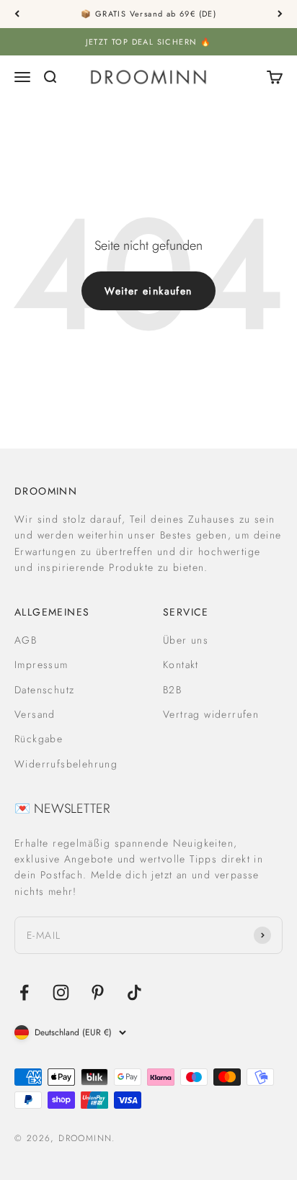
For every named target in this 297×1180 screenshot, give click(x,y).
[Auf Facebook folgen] (24, 992)
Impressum (41, 664)
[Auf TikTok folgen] (134, 992)
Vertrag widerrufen (211, 714)
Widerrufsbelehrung (66, 764)
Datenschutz (44, 690)
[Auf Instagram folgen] (61, 992)
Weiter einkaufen (148, 291)
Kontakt (181, 664)
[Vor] (280, 14)
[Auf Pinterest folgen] (97, 992)
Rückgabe (38, 738)
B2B (172, 690)
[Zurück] (16, 14)
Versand (35, 714)
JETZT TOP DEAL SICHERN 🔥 (149, 42)
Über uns (185, 640)
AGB (25, 640)
